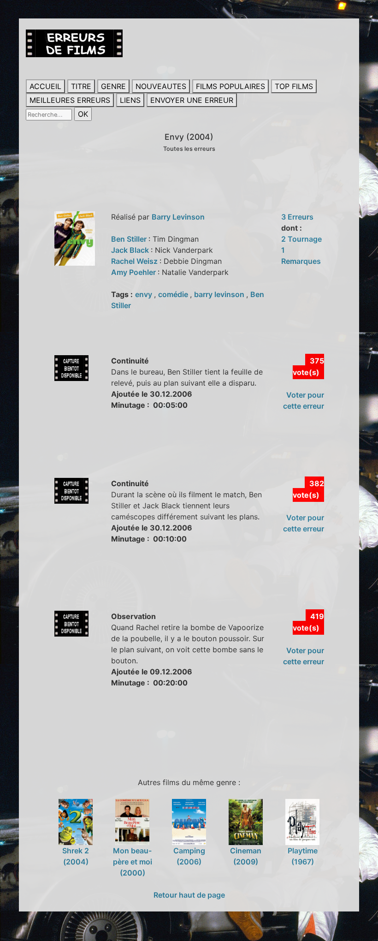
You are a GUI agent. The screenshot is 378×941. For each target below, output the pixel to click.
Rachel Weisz (135, 261)
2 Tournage (301, 239)
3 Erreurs (297, 216)
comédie (174, 294)
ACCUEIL (45, 86)
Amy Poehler (134, 272)
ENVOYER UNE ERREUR (191, 100)
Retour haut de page (189, 894)
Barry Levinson (178, 216)
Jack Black (131, 250)
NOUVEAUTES (161, 86)
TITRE (81, 86)
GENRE (113, 86)
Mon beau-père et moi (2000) (132, 861)
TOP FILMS (294, 86)
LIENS (130, 100)
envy (144, 294)
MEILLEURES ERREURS (70, 100)
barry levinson (220, 294)
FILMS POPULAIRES (230, 86)
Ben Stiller (129, 239)
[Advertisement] (193, 454)
